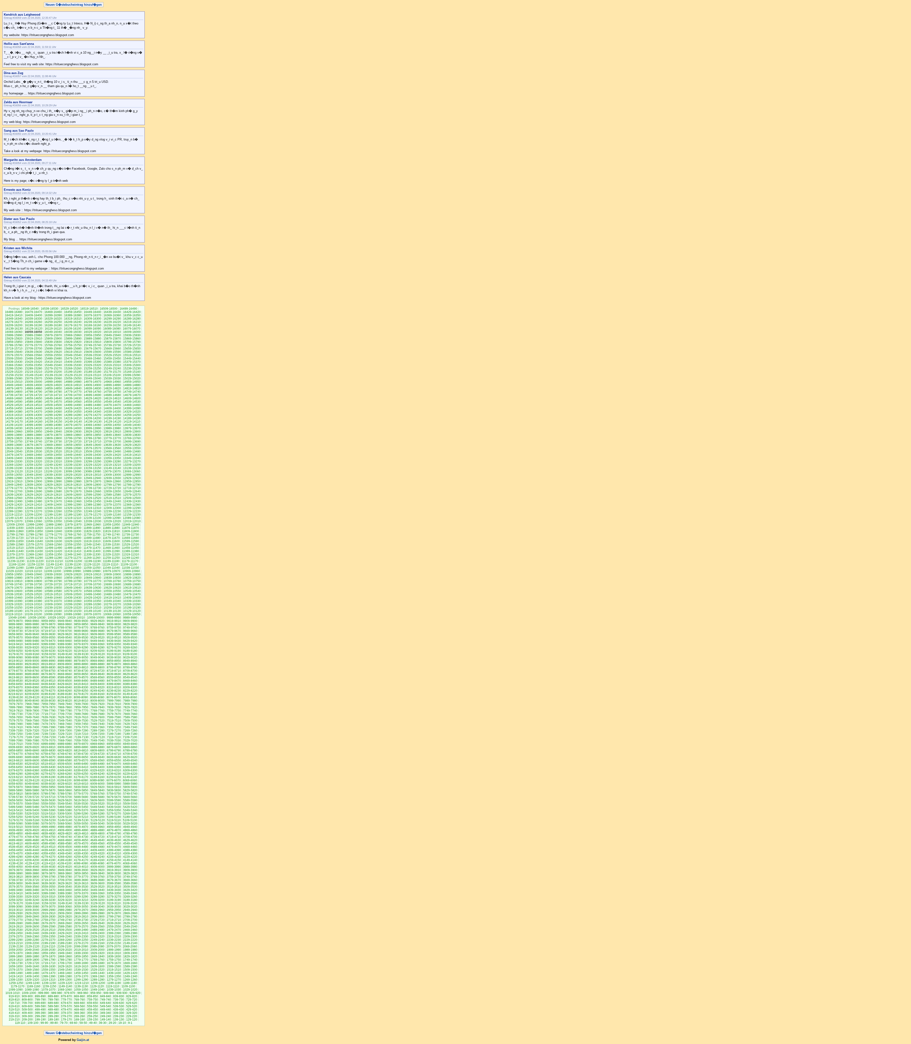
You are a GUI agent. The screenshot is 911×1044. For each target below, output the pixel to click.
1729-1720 (32, 963)
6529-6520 (32, 763)
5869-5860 (65, 790)
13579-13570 (92, 448)
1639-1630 (48, 966)
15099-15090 (131, 375)
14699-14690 (92, 395)
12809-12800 (92, 484)
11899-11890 (92, 528)
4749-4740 (65, 837)
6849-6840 (32, 750)
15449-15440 (132, 358)
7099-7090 (16, 740)
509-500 (27, 1009)
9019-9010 (16, 660)
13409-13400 (14, 458)
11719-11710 (34, 538)
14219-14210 (73, 418)
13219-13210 (112, 464)
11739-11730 (130, 534)
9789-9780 (65, 627)
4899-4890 (81, 830)
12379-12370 (112, 504)
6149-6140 (130, 777)
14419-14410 (92, 408)
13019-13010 (92, 474)
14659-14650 (33, 398)
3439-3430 (114, 890)
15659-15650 (132, 348)
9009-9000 (32, 660)
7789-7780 (65, 710)
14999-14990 (53, 381)
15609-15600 (92, 352)
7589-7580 (130, 717)
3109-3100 (130, 903)
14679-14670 (132, 395)
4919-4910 (48, 830)
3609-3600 (97, 883)
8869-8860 (130, 664)
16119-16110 (53, 328)
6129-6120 (32, 780)
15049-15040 (92, 378)
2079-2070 (114, 946)
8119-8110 (48, 697)
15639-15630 (33, 352)
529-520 (131, 1006)
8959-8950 (114, 660)
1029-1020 (130, 989)
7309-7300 (65, 730)
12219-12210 (14, 514)
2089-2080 (97, 946)
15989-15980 (33, 335)
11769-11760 (72, 534)
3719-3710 (48, 880)
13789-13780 (92, 438)
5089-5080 (32, 823)
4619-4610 (16, 843)
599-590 (40, 1006)
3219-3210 (81, 900)
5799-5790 (48, 793)
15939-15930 (132, 335)
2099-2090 (81, 946)
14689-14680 (112, 395)
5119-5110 (114, 820)
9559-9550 (48, 637)
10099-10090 (53, 614)
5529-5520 (97, 803)
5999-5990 (114, 783)
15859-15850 (14, 342)
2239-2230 (114, 939)
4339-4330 (81, 853)
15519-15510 (132, 355)
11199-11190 (92, 561)
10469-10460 (14, 597)
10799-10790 (53, 581)
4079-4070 (114, 863)
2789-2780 (130, 916)
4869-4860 (130, 830)
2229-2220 (130, 939)
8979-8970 (81, 660)
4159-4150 (114, 860)
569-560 (79, 1006)
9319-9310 (48, 647)
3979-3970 (16, 870)
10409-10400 (132, 597)
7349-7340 (130, 727)
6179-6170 (81, 777)
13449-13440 (73, 455)
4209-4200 (32, 860)
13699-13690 (132, 441)
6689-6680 (32, 757)
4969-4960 (97, 827)
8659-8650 (81, 674)
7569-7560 (32, 720)
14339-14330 (112, 411)
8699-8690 (16, 674)
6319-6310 (114, 770)
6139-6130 (16, 780)
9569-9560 (32, 637)
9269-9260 (130, 647)
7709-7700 (65, 714)
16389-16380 (73, 315)
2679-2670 (48, 923)
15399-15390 (92, 362)
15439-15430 (14, 362)
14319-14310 (14, 415)
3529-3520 (97, 886)
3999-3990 (114, 866)
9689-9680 (97, 631)
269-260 (79, 1016)
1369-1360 (97, 976)
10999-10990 (72, 571)
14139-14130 (93, 421)
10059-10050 (131, 614)
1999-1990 (114, 949)
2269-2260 (65, 939)
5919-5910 (114, 787)
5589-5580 (130, 800)
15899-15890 (73, 338)
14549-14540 (112, 401)
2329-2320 (97, 936)
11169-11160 (17, 564)
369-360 (79, 1013)
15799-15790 (132, 342)
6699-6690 (16, 757)
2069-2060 (130, 946)
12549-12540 (53, 498)
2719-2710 (114, 920)
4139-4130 (16, 863)
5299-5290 (81, 813)
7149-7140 (65, 737)
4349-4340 (65, 853)
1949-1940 (65, 953)
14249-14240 (14, 418)
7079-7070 (48, 740)
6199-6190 (48, 777)
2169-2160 (97, 943)
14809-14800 (14, 391)
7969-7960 (32, 704)
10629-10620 (112, 587)
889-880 (53, 996)
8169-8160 (97, 694)
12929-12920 (132, 478)
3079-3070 (48, 906)
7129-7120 (98, 737)
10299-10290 (73, 604)
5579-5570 (16, 803)
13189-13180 (33, 468)
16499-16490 (128, 308)
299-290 (40, 1016)
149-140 (105, 1019)
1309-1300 (65, 979)
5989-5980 (130, 783)
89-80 (54, 1023)
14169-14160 (33, 421)
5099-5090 (16, 823)
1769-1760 (97, 959)
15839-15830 (53, 342)
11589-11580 (15, 544)
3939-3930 (81, 870)
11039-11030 (130, 567)
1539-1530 (81, 969)
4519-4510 (48, 846)
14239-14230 (33, 418)
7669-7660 (130, 714)
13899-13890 (14, 435)
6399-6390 (114, 767)
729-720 (131, 999)
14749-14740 (132, 391)
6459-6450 (16, 767)
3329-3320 (32, 896)
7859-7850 (81, 707)
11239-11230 (15, 561)
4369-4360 (32, 853)
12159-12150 (132, 514)
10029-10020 (56, 617)
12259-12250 (73, 511)
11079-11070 (53, 567)
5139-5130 (81, 820)
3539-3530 (81, 886)
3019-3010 (16, 910)
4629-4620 (130, 840)
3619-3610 (81, 883)
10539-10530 (14, 594)
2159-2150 (114, 943)
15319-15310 (112, 365)
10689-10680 (132, 584)
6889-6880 (97, 747)
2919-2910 (48, 913)
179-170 (66, 1019)
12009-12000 (15, 524)
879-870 (66, 996)
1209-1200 (98, 983)
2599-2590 (48, 926)
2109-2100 (64, 946)
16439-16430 (112, 312)
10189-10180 (14, 611)
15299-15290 (14, 368)
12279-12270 (33, 511)
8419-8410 (81, 684)
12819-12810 (73, 484)
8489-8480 (97, 680)
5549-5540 (65, 803)
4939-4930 (16, 830)
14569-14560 (73, 401)
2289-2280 (32, 939)
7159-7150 (49, 737)
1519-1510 (114, 969)
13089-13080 (92, 471)
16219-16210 (132, 322)
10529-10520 (33, 594)
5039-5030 (114, 823)
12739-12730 (92, 488)
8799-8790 (114, 667)
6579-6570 (81, 760)
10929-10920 (73, 574)
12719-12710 (132, 488)
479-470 (66, 1009)
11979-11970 (73, 524)
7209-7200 (97, 734)
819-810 (14, 999)
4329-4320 (97, 853)
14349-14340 (92, 411)
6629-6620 (130, 757)
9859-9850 (81, 624)
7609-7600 (97, 717)
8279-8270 (48, 690)
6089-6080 (97, 780)
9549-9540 (65, 637)
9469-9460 (65, 641)
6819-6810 (81, 750)
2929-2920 (32, 913)
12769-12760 (33, 488)
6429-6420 (65, 767)
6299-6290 (16, 773)
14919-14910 (73, 385)
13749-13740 (33, 441)
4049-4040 (32, 866)
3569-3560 (32, 886)
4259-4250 (81, 856)
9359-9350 (114, 644)
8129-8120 (32, 697)
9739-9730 (16, 631)
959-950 (95, 993)
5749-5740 (130, 793)
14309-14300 (33, 415)
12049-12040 (73, 521)
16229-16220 (112, 322)
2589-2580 (65, 926)
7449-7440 (97, 724)
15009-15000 (33, 381)
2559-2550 (114, 926)
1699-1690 (81, 963)
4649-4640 (97, 840)
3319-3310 (48, 896)
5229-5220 (65, 817)
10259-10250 (14, 607)
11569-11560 (53, 544)
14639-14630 (73, 398)
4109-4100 (64, 863)
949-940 (108, 993)
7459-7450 (81, 724)
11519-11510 (15, 548)
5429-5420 (130, 807)
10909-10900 (112, 574)
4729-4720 (97, 837)
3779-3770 (81, 876)
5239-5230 (48, 817)
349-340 (105, 1013)
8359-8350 (48, 687)
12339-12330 (53, 508)
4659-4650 (81, 840)
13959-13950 (33, 431)
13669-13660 (53, 445)
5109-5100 (130, 820)
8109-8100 (64, 697)
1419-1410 (16, 976)
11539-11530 (111, 544)
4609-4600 (32, 843)
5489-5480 (32, 807)
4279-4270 (48, 856)
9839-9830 (114, 624)
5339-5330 (16, 813)
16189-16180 (53, 325)
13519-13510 (73, 451)
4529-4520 (32, 846)
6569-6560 (97, 760)
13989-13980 (112, 428)
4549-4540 (130, 843)
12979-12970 (33, 478)
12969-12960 (53, 478)
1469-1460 (65, 973)
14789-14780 (53, 391)
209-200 (27, 1019)
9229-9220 (65, 650)
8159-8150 (114, 694)
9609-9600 (97, 634)
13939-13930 (73, 431)
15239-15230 (132, 368)
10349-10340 (112, 601)
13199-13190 (14, 468)
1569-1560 (32, 969)
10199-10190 (132, 607)
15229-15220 (14, 371)
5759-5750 (114, 793)
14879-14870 (14, 388)
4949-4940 (130, 827)
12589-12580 (112, 494)
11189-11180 (111, 561)
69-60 (73, 1023)
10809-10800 (33, 581)
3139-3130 (81, 903)
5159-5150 (49, 820)
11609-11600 (111, 541)
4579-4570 (81, 843)
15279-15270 (53, 368)
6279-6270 (48, 773)
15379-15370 (132, 362)
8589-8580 (65, 677)
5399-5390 (48, 810)
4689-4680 (32, 840)
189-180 (53, 1019)
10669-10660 (33, 587)
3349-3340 (130, 893)
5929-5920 (97, 787)
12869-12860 (112, 481)
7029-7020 (130, 740)
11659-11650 (15, 541)
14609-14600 (132, 398)
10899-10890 (132, 574)
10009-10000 (96, 617)
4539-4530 (16, 846)
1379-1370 (81, 976)
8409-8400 (97, 684)
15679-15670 (92, 348)
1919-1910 (114, 953)
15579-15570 (14, 355)
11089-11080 (34, 567)
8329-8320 (97, 687)
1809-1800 (32, 959)
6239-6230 (114, 773)
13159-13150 (92, 468)
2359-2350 (48, 936)
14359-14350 (73, 411)
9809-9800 (32, 627)
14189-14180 (132, 418)
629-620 (131, 1003)
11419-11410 (72, 551)
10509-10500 (73, 594)
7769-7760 (97, 710)
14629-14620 (92, 398)
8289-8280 (32, 690)
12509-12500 (132, 498)
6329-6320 (97, 770)
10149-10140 (92, 611)
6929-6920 (32, 747)
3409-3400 (32, 893)
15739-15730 (112, 345)
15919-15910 (33, 338)
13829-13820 (14, 438)
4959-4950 (114, 827)
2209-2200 (32, 943)
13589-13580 (73, 448)
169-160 (79, 1019)
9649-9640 (32, 634)
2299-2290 (16, 939)
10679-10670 (14, 587)
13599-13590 (53, 448)
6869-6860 (130, 747)
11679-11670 (111, 538)
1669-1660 (130, 963)
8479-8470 (114, 680)
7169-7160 (32, 737)
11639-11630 (53, 541)
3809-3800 (32, 876)
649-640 (105, 1003)
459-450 (92, 1009)
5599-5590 (114, 800)
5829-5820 (130, 790)
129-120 (131, 1019)
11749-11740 (111, 534)
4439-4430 (48, 850)
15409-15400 (73, 362)
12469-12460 (73, 501)
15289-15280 (33, 368)
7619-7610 (81, 717)
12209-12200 (33, 514)
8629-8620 (130, 674)
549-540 (105, 1006)
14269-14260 (112, 415)
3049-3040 (97, 906)
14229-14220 (53, 418)
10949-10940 (33, 574)
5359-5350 (114, 810)
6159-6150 (114, 777)
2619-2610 (16, 926)
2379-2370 (16, 936)
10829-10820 (132, 577)
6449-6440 (32, 767)
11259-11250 (111, 557)
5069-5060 (65, 823)
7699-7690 (81, 714)
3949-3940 (65, 870)
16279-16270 (14, 322)
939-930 (121, 993)
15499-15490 (33, 358)
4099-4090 (81, 863)
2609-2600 (32, 926)
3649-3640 (32, 883)
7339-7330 (16, 730)
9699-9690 (81, 631)
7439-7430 (114, 724)
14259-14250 (132, 415)
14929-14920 (53, 385)
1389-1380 (65, 976)
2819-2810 (81, 916)
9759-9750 (114, 627)
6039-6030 (48, 783)
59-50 (83, 1023)
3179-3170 (16, 903)
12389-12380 (92, 504)
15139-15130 (53, 375)
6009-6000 (97, 783)
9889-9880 (32, 624)
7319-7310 (48, 730)
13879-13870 (53, 435)
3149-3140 (65, 903)
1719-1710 (48, 963)
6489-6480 (97, 763)
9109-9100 (130, 654)
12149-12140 (14, 518)
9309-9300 (65, 647)
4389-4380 (130, 850)
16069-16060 (14, 332)
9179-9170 (16, 654)
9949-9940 (65, 621)
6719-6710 (114, 753)
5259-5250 (16, 817)
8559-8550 (114, 677)
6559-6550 (114, 760)
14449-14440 (33, 408)
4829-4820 (65, 833)
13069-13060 (131, 471)
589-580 (53, 1006)
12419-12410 (33, 504)
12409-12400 (53, 504)
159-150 (92, 1019)
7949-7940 (65, 704)
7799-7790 (48, 710)
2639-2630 (114, 923)
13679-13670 (33, 445)
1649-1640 (32, 966)
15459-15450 (112, 358)
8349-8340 (65, 687)
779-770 (66, 999)
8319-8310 (114, 687)
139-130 (118, 1019)
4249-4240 (97, 856)
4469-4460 (130, 846)
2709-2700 (130, 920)
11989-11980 (53, 524)
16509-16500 (108, 308)
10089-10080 (72, 614)
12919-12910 (14, 481)
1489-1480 (32, 973)
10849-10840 (92, 577)
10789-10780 (73, 581)
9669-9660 (130, 631)
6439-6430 (48, 767)
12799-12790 (112, 484)
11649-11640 (34, 541)
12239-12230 (112, 511)
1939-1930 (81, 953)
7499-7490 (16, 724)
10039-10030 (37, 617)
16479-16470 (33, 312)
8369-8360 (32, 687)
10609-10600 (14, 591)
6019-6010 (81, 783)
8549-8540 (130, 677)
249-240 (105, 1016)
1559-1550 (48, 969)
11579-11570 (34, 544)
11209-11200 (73, 561)
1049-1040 (97, 989)
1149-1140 (65, 986)
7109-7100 (130, 737)
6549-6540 (130, 760)
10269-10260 (132, 604)
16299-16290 (112, 318)
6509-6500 (65, 763)
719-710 (14, 1003)
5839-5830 (114, 790)
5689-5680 (97, 797)
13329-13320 (33, 461)
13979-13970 (132, 428)
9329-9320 (32, 647)
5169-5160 (32, 820)
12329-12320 (73, 508)
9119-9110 (114, 654)
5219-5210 (81, 817)
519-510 (14, 1009)
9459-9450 (81, 641)
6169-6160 (97, 777)
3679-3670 (114, 880)
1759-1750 (114, 959)
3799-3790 (48, 876)
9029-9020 (130, 657)
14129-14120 (112, 421)
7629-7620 (65, 717)
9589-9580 (130, 634)
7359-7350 (114, 727)
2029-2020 (65, 949)
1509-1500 (130, 969)
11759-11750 (92, 534)
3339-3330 (16, 896)
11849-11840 (53, 531)
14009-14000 (73, 428)
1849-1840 (97, 956)
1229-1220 (65, 983)
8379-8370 (16, 687)
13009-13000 (112, 474)
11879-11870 (130, 528)
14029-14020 (33, 428)
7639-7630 (48, 717)
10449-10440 (53, 597)
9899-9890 (16, 624)
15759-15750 (73, 345)
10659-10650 (53, 587)
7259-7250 (16, 734)
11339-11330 (92, 554)
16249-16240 (73, 322)
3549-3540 (65, 886)
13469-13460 (33, 455)
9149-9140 (65, 654)
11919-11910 (53, 528)
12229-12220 (132, 511)
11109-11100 (129, 564)
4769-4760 (32, 837)
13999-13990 (92, 428)
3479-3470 (48, 890)
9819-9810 (16, 627)
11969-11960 (92, 524)
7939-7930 (81, 704)
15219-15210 (33, 371)
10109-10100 (33, 614)
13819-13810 (33, 438)
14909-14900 (92, 385)
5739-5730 (16, 797)
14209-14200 (92, 418)
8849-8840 (32, 667)
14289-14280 (73, 415)
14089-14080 (53, 425)
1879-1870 (48, 956)
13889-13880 (33, 435)
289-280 (53, 1016)
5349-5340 (130, 810)
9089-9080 (32, 657)
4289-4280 (32, 856)
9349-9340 (130, 644)
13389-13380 (53, 458)
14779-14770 (73, 391)
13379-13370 (73, 458)
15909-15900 (53, 338)
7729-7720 (32, 714)
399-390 (40, 1013)
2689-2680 (32, 923)
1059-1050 (81, 989)
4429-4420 (65, 850)
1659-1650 (16, 966)
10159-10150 (73, 611)
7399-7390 (48, 727)
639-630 (118, 1003)
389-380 (53, 1013)
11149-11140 (54, 564)
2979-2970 (81, 910)
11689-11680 (92, 538)
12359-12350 (14, 508)
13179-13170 (53, 468)
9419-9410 (16, 644)
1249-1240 (32, 983)
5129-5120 (98, 820)
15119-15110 (92, 375)
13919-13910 (112, 431)
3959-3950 (48, 870)
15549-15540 (73, 355)
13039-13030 (53, 474)
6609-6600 (32, 760)
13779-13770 (112, 438)
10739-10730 (33, 584)
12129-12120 (53, 518)
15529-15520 (112, 355)
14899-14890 (112, 385)
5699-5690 (81, 797)
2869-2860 (130, 913)
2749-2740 (65, 920)
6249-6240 (97, 773)
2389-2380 (130, 933)
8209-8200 (32, 694)
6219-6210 (16, 777)
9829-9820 (130, 624)
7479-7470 (48, 724)
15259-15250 (92, 368)
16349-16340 (14, 318)
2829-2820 (65, 916)
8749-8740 (65, 670)
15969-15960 (73, 335)
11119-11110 (110, 564)
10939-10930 (53, 574)
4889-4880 (97, 830)
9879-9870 (48, 624)
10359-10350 (92, 601)
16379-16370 (92, 315)
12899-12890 (53, 481)
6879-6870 (114, 747)
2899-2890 (81, 913)
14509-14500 (53, 405)
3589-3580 (130, 883)
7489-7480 (32, 724)
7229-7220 (65, 734)
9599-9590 (114, 634)
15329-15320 (92, 365)
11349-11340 (72, 554)
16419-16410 (14, 315)
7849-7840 (97, 707)
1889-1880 (32, 956)
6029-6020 (65, 783)
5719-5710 (48, 797)
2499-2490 (81, 930)
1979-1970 (16, 953)
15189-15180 (92, 371)
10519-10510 (53, 594)
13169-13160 (73, 468)
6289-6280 (32, 773)
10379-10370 (53, 601)
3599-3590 (114, 883)
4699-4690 (16, 840)
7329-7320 (32, 730)
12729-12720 (112, 488)
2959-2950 (114, 910)
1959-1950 (48, 953)
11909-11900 (72, 528)
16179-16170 (73, 325)
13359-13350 (112, 458)
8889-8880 (97, 664)
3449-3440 (97, 890)
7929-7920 (97, 704)
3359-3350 (114, 893)
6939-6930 (16, 747)
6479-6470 (114, 763)
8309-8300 (130, 687)
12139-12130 (33, 518)
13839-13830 (132, 435)
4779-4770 (16, 837)
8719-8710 (114, 670)
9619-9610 (81, 634)
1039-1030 (114, 989)
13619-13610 (14, 448)
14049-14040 (132, 425)
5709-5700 (65, 797)
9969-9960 (32, 621)
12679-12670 (73, 491)
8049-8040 (32, 700)
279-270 (66, 1016)
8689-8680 (32, 674)
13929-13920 (92, 431)
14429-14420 (73, 408)
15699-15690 (53, 348)
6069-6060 (130, 780)
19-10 (122, 1023)
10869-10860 (53, 577)
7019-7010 (16, 744)
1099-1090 (16, 989)
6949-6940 (130, 744)
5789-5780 (65, 793)
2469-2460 (130, 930)
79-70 (64, 1023)
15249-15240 (112, 368)
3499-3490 (16, 890)
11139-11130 (73, 564)
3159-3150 (49, 903)
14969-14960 (112, 381)
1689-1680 (97, 963)
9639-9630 (48, 634)
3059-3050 (81, 906)
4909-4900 (65, 830)
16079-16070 (131, 328)
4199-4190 (48, 860)
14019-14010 (53, 428)
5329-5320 (32, 813)
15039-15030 (112, 378)
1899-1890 (16, 956)
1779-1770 (81, 959)
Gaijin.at (83, 1040)
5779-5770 (81, 793)
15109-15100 (112, 375)
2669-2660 (65, 923)
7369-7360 (97, 727)
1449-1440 (97, 973)
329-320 (131, 1013)
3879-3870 (48, 873)
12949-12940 (92, 478)
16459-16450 (73, 312)
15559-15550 (53, 355)
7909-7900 (130, 704)
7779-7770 (81, 710)
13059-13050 (14, 474)
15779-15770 (33, 345)
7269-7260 (130, 730)
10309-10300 (53, 604)
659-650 (92, 1003)
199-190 (40, 1019)
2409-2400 (97, 933)
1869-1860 (65, 956)
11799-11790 (15, 534)
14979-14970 (92, 381)
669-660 (79, 1003)
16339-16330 (33, 318)
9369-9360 (97, 644)
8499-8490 (81, 680)
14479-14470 (112, 405)
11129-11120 (92, 564)
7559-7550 (48, 720)
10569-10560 (92, 591)
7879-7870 (48, 707)
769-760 (79, 999)
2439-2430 (48, 933)
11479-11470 (92, 548)
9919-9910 (114, 621)
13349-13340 (132, 458)
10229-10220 (73, 607)
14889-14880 (132, 385)
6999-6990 (48, 744)
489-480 (53, 1009)
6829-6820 (65, 750)
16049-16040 (53, 332)
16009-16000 (132, 332)
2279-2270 (48, 939)
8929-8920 (32, 664)
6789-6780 (130, 750)
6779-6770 (16, 753)
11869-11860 (15, 531)
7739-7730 (16, 714)
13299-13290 (92, 461)
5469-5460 (65, 807)
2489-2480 (97, 930)
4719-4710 (114, 837)
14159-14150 (53, 421)
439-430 (118, 1009)
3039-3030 (114, 906)
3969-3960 (32, 870)
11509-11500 (34, 548)
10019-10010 (76, 617)
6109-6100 (64, 780)
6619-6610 (16, 760)
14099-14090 (33, 425)
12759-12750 (53, 488)
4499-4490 (81, 846)
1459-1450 (81, 973)
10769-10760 (112, 581)
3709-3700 (65, 880)
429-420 (131, 1009)
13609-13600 (33, 448)
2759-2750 (48, 920)
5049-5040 (97, 823)
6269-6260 (65, 773)
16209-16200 (14, 325)
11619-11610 (92, 541)
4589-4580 (65, 843)
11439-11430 (34, 551)
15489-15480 (53, 358)
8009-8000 (97, 700)
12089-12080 (131, 518)
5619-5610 (81, 800)
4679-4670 (48, 840)
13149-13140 (112, 468)
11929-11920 (34, 528)
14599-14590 (14, 401)
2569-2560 (97, 926)
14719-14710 (53, 395)
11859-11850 (34, 531)
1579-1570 (16, 969)
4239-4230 (114, 856)
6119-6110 (48, 780)
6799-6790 (114, 750)
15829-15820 (73, 342)
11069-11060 (72, 567)
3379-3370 (81, 893)
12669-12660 (92, 491)
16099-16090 (92, 328)
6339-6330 (81, 770)
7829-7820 (130, 707)
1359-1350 (114, 976)
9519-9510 (114, 637)
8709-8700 (130, 670)
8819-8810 (81, 667)
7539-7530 (81, 720)
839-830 (118, 996)
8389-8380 (130, 684)
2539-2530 (16, 930)
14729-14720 (33, 395)
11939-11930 (15, 528)
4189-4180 (65, 860)
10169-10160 (53, 611)
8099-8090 (81, 697)
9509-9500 (130, 637)
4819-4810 (81, 833)
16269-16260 (33, 322)
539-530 (118, 1006)
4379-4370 (16, 853)
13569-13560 (112, 448)
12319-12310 (92, 508)
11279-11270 (72, 557)
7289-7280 (97, 730)
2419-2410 (81, 933)
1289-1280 (97, 979)
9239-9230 (48, 650)
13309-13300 (73, 461)
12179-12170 (92, 514)
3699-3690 (81, 880)
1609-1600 (97, 966)
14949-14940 (14, 385)
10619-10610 (132, 587)
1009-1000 (29, 993)
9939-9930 (81, 621)
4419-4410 (81, 850)
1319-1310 (48, 979)
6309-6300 (130, 770)
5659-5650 (16, 800)
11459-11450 (130, 548)
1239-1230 (49, 983)
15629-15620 (53, 352)
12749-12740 (73, 488)
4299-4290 (16, 856)
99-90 (44, 1023)
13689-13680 (14, 445)
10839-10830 (112, 577)
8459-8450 (16, 684)
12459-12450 (92, 501)
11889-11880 (111, 528)
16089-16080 (112, 328)
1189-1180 (130, 983)
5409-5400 (32, 810)
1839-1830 (114, 956)
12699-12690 (33, 491)
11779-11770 (53, 534)
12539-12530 (73, 498)
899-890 (40, 996)
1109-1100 (128, 986)
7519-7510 (114, 720)
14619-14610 (112, 398)
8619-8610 (16, 677)
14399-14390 (132, 408)
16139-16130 (14, 328)
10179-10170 (33, 611)
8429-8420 (65, 684)
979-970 (69, 993)
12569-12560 (14, 498)
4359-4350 (48, 853)
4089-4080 (97, 863)
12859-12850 (132, 481)
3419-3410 (16, 893)
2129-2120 (32, 946)
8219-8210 (16, 694)
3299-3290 (81, 896)
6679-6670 (48, 757)
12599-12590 (92, 494)
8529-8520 (32, 680)
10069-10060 (112, 614)
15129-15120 (73, 375)
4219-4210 (16, 860)
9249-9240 (32, 650)
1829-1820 (130, 956)
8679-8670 (48, 674)
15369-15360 (14, 365)
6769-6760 (32, 753)
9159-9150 (49, 654)
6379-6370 (16, 770)
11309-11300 (15, 557)
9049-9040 (97, 657)
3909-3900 (130, 870)
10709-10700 (92, 584)
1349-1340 (130, 976)
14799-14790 (33, 391)
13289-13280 (112, 461)
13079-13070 (112, 471)
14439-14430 (53, 408)
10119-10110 (13, 614)
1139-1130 (81, 986)
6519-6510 (48, 763)
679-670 (66, 1003)
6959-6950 (114, 744)
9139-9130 (81, 654)
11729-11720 (15, 538)
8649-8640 (97, 674)
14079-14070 (73, 425)
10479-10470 (132, 594)
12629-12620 (33, 494)
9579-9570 (16, 637)
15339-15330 (73, 365)
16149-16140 (132, 325)
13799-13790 (73, 438)
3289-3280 (97, 896)
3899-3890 (16, 873)
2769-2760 (32, 920)
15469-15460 (92, 358)
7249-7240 (32, 734)
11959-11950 (111, 524)
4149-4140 (130, 860)
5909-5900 (130, 787)
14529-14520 (14, 405)
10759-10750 (132, 581)
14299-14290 (53, 415)
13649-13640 (92, 445)
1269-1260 (130, 979)
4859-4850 (16, 833)
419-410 (14, 1013)
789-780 (53, 999)
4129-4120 (32, 863)
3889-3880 (32, 873)
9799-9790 (48, 627)
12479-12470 (53, 501)
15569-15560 (33, 355)
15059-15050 (73, 378)
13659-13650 (73, 445)
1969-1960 (32, 953)
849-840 (105, 996)
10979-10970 (111, 571)
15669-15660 (112, 348)
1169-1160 (33, 986)
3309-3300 (65, 896)
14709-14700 (73, 395)
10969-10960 (131, 571)
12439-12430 (132, 501)
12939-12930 (112, 478)
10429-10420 (92, 597)
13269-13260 (14, 464)
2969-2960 (97, 910)
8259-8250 (81, 690)
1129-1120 (97, 986)
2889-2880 (97, 913)
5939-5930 (81, 787)
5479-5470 (48, 807)
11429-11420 (53, 551)
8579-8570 (81, 677)
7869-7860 (65, 707)
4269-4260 (65, 856)
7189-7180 (130, 734)
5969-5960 (32, 787)
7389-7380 (65, 727)
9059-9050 (81, 657)
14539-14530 (132, 401)
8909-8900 (65, 664)
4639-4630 (114, 840)
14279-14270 (92, 415)
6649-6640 (97, 757)
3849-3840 (97, 873)
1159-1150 (49, 986)
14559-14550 (92, 401)
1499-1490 (16, 973)
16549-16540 (30, 308)
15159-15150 (14, 375)
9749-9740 (130, 627)
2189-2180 (65, 943)
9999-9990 (114, 617)
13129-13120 (14, 471)
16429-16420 (132, 312)
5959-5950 (48, 787)
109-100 (33, 1023)
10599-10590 (33, 591)
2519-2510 (48, 930)
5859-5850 (81, 790)
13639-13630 (112, 445)
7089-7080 (32, 740)
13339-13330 (14, 461)
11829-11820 (92, 531)
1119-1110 (112, 986)
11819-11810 (111, 531)
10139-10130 (112, 611)
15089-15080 (14, 378)
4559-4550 (114, 843)
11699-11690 (72, 538)
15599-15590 (112, 352)
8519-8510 (48, 680)
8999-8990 (48, 660)
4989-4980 (65, 827)
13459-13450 (53, 455)
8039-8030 (48, 700)
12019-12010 (132, 521)
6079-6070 (114, 780)
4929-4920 (32, 830)
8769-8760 (32, 670)
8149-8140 (130, 694)
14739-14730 (14, 395)
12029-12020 (112, 521)
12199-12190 (53, 514)
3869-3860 (65, 873)
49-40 (93, 1023)
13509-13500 (92, 451)
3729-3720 (32, 880)
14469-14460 (132, 405)
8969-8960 (97, 660)
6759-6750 (48, 753)
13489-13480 (132, 451)
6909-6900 (65, 747)
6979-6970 (81, 744)
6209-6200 (32, 777)
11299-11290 (34, 557)
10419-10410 (112, 597)
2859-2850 (16, 916)
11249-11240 (130, 557)
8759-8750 (48, 670)
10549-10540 (132, 591)
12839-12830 (33, 484)
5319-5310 (48, 813)
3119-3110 (114, 903)
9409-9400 (32, 644)
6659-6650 (81, 757)
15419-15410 (53, 362)
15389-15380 (112, 362)
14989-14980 (73, 381)
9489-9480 (32, 641)
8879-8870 (114, 664)
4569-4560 (97, 843)
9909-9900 (130, 621)
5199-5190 (114, 817)
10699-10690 (112, 584)
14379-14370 (33, 411)
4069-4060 (130, 863)
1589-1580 (130, 966)
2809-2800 (97, 916)
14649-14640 (53, 398)
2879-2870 (114, 913)
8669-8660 (65, 674)
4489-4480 (97, 846)
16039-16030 (73, 332)
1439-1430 (114, 973)
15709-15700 (33, 348)
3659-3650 (16, 883)
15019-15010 (14, 381)
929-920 (135, 993)
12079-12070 (14, 521)
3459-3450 (81, 890)
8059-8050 (16, 700)
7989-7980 (130, 700)
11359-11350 (53, 554)
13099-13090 (72, 471)
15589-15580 (132, 352)
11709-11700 (53, 538)
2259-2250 (81, 939)
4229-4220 (130, 856)
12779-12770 (14, 488)
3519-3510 (114, 886)
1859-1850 (81, 956)
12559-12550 (33, 498)
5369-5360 (97, 810)
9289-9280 (97, 647)
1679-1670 (114, 963)
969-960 (82, 993)
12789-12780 (132, 484)
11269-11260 (92, 557)
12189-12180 (73, 514)
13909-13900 (132, 431)
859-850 (92, 996)
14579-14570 (53, 401)
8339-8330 (81, 687)
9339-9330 (16, 647)
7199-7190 (114, 734)
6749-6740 (65, 753)
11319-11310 (130, 554)
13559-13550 (132, 448)
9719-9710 (48, 631)
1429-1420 (130, 973)
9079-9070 (48, 657)
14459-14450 (14, 408)
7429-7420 (130, 724)
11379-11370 (15, 554)
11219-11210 (54, 561)
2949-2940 (130, 910)
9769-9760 (97, 627)
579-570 (66, 1006)
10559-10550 (112, 591)
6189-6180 (65, 777)
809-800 (27, 999)
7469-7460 (65, 724)
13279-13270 (132, 461)
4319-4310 (114, 853)
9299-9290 (81, 647)
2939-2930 (16, 913)
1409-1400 (32, 976)
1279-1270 (114, 979)
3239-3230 (48, 900)
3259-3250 (16, 900)
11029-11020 (14, 571)
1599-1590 (114, 966)
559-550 (92, 1006)
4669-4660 (65, 840)
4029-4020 (65, 866)
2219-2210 (16, 943)
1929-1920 (97, 953)
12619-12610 (53, 494)
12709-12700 (14, 491)
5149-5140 (65, 820)
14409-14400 (112, 408)
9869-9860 (65, 624)
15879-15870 (112, 338)
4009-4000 (97, 866)
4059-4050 (16, 866)
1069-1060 (65, 989)
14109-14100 (14, 425)
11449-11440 (15, 551)
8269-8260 (65, 690)
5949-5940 (65, 787)
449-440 (105, 1009)
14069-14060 (92, 425)
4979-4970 (81, 827)
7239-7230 (48, 734)
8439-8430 (48, 684)
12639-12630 (14, 494)
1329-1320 (32, 979)
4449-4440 (32, 850)
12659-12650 (112, 491)
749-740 (105, 999)
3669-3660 (130, 880)
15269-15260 (73, 368)
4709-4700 (130, 837)
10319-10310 (33, 604)
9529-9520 (97, 637)
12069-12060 (33, 521)
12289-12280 (14, 511)
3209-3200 (97, 900)
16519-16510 (89, 308)
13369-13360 (92, 458)
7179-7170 (16, 737)
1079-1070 (48, 989)
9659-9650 (16, 634)
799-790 (40, 999)
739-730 (118, 999)
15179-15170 (112, 371)
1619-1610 (81, 966)
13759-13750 (14, 441)
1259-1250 (16, 983)
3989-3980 (130, 866)
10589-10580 (53, 591)
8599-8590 (48, 677)
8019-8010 (81, 700)
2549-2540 (130, 926)
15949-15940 (112, 335)
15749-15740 (92, 345)
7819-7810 (16, 710)
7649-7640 (32, 717)
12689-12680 (53, 491)
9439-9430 (114, 641)
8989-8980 (65, 660)
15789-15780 (14, 345)
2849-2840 (32, 916)
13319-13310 (53, 461)
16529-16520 (69, 308)
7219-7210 (81, 734)
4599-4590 (48, 843)
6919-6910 (48, 747)
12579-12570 (132, 494)
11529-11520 (130, 544)
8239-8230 (114, 690)
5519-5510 (114, 803)
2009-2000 (97, 949)
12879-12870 (92, 481)
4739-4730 (81, 837)
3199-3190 (114, 900)
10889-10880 (14, 577)
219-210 (14, 1019)
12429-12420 (14, 504)
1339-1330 (16, 979)
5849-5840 (97, 790)
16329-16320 (53, 318)
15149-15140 (33, 375)
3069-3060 (65, 906)
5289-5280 (97, 813)
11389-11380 (130, 551)
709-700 (27, 1003)
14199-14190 (112, 418)
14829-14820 (112, 388)
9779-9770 (81, 627)
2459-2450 (16, 933)
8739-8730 (81, 670)
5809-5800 (32, 793)
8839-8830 (48, 667)
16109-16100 (72, 328)
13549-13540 (14, 451)
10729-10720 (53, 584)
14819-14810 (132, 388)
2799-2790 (114, 916)
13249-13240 (53, 464)
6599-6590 (48, 760)
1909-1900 (130, 953)
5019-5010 (16, 827)
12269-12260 (53, 511)
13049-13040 (33, 474)
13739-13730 (53, 441)
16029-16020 (92, 332)
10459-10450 (33, 597)
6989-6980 (65, 744)
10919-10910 (92, 574)
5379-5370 (81, 810)
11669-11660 (130, 538)
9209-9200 (97, 650)
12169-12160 (112, 514)
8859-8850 (16, 667)
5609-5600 (97, 800)
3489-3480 (32, 890)
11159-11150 (35, 564)
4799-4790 (114, 833)
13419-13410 (132, 455)
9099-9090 (16, 657)
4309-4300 (130, 853)
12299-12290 (132, 508)
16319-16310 (73, 318)
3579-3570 (16, 886)
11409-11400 (92, 551)
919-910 (14, 996)
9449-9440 (97, 641)
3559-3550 (48, 886)
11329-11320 (111, 554)
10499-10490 (92, 594)
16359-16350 (132, 315)
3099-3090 (16, 906)
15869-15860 (132, 338)
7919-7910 (114, 704)
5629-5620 (65, 800)
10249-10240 (33, 607)
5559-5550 (48, 803)
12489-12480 (33, 501)
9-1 (130, 1023)
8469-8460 (130, 680)
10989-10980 (92, 571)
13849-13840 (112, 435)
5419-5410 (16, 810)
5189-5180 (130, 817)
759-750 (92, 999)
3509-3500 (130, 886)
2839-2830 (48, 916)
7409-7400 (32, 727)
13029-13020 (73, 474)
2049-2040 (32, 949)
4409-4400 (97, 850)
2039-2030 (48, 949)
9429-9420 (130, 641)
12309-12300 (112, 508)
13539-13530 (33, 451)
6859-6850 (16, 750)
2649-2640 (97, 923)
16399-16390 (53, 315)
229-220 (131, 1016)
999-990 (43, 993)
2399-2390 (114, 933)
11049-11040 (111, 567)
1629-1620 (65, 966)
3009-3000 (32, 910)
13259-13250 (33, 464)
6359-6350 (48, 770)
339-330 (118, 1013)
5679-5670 (114, 797)
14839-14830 (92, 388)
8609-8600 (32, 677)
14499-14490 (73, 405)
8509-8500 (65, 680)
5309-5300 (65, 813)
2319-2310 (114, 936)
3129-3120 (98, 903)
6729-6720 (97, 753)
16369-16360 (112, 315)
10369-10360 (73, 601)
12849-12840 (14, 484)
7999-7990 (114, 700)
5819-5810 (16, 793)
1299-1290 (81, 979)
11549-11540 (92, 544)
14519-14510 (33, 405)
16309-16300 (92, 318)
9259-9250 (16, 650)
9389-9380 (65, 644)
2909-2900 (65, 913)
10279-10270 (112, 604)
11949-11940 (130, 524)
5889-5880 (32, 790)
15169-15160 (132, 371)
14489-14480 (92, 405)
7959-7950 (48, 704)
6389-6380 (130, 767)
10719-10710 (73, 584)
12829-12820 (53, 484)
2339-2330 (81, 936)
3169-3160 (32, 903)
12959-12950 (73, 478)
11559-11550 (72, 544)
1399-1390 (48, 976)
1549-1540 (65, 969)
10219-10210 (92, 607)
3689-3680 (97, 880)
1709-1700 (65, 963)
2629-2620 (130, 923)
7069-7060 (65, 740)
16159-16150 (112, 325)
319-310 (14, 1016)
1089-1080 (32, 989)
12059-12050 (53, 521)
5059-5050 (81, 823)
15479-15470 (73, 358)
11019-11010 (33, 571)
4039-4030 (48, 866)
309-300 (27, 1016)
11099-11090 (15, 567)
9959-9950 (48, 621)
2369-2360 (32, 936)
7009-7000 (32, 744)
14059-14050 (112, 425)
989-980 (56, 993)
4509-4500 (65, 846)
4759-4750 (48, 837)
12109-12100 (92, 518)
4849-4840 (32, 833)
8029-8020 (65, 700)
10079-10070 (92, 614)
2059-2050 (16, 949)
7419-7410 (16, 727)
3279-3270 (114, 896)
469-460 (79, 1009)
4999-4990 (48, 827)
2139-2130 (16, 946)
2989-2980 (65, 910)
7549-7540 (65, 720)
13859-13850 (92, 435)
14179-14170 (14, 421)
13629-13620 (132, 445)
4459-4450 (16, 850)
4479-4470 (114, 846)
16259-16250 (53, 322)
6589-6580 (65, 760)
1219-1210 (81, 983)
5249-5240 (32, 817)
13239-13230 (73, 464)
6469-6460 (130, 763)
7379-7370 (81, 727)
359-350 (92, 1013)
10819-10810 (14, 581)
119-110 (20, 1023)
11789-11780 (34, 534)
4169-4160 (97, 860)
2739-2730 (81, 920)
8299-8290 (16, 690)
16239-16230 (92, 322)
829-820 (131, 996)
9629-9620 (65, 634)
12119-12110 (72, 518)
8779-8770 (16, 670)
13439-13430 (92, 455)
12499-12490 (14, 501)
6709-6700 (130, 753)
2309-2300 (130, 936)
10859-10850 (73, 577)
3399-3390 (48, 893)
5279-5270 (114, 813)
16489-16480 (14, 312)
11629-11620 (72, 541)
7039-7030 (114, 740)
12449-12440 (112, 501)
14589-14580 (33, 401)
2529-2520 (32, 930)
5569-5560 (32, 803)
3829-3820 (130, 873)
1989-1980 (130, 949)
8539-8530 (16, 680)
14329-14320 (132, 411)
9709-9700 (65, 631)
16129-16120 (33, 328)
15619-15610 (73, 352)
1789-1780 (65, 959)
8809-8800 (97, 667)
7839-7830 (114, 707)
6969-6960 (97, 744)
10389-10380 (33, 601)
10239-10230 (53, 607)
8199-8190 (48, 694)
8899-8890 (81, 664)
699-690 (40, 1003)
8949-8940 (130, 660)
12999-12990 (132, 474)
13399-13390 (33, 458)
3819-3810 (16, 876)
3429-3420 (130, 890)
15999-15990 (14, 335)
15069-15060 (53, 378)
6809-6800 (97, 750)
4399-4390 (114, 850)
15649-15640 (14, 352)
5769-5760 (97, 793)
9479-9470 (48, 641)
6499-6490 (81, 763)
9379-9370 (81, 644)
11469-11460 (111, 548)
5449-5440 (97, 807)
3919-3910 (114, 870)
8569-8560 (97, 677)
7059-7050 (81, 740)
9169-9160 (32, 654)
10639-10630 (92, 587)
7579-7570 (16, 720)
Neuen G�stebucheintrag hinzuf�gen (74, 4)
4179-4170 (81, 860)
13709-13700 (112, 441)
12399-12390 (73, 504)
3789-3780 (65, 876)
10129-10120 (132, 611)
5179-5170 (16, 820)
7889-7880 (32, 707)
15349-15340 (53, 365)
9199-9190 (114, 650)
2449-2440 (32, 933)
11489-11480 (72, 548)
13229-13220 (92, 464)
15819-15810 (92, 342)
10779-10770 (92, 581)
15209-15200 (53, 371)
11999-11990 (34, 524)
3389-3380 (65, 893)
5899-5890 (16, 790)
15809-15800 (112, 342)
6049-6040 (32, 783)
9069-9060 (65, 657)
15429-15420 (33, 362)
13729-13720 (73, 441)
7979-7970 (16, 704)
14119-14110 (131, 421)
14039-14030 (14, 428)
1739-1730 (16, 963)
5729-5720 (32, 797)
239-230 (118, 1016)
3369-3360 (97, 893)
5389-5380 (65, 810)
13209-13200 (132, 464)
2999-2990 (48, 910)
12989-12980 (14, 478)
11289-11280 (53, 557)
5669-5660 (130, 797)
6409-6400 (97, 767)
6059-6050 (16, 783)
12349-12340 (33, 508)
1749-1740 (130, 959)
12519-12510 (112, 498)
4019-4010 (81, 866)
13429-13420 (112, 455)
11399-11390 (111, 551)
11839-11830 (72, 531)
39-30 (103, 1023)
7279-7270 (114, 730)
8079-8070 (114, 697)
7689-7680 (97, 714)
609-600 (27, 1006)
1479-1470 (48, 973)
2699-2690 (16, 923)
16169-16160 (92, 325)
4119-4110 (48, 863)
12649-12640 (132, 491)
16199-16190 (33, 325)
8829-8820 (65, 667)
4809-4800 (97, 833)
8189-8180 (65, 694)
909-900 (27, 996)
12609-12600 (73, 494)
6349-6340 (65, 770)
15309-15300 (132, 365)
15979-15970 (53, 335)
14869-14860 (33, 388)
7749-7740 (130, 710)
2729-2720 (97, 920)
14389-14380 (14, 411)
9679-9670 (114, 631)
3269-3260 (130, 896)
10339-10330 (132, 601)
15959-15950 (92, 335)
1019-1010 (12, 993)
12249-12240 (92, 511)
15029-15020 (132, 378)
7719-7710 (48, 714)
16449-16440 (92, 312)
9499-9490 (16, 641)
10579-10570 (73, 591)
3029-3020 (130, 906)
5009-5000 (32, 827)
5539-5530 (81, 803)
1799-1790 (48, 959)
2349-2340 (65, 936)
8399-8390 (114, 684)
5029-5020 (130, 823)
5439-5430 (114, 807)
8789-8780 (130, 667)
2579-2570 (81, 926)
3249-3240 (32, 900)
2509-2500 (65, 930)
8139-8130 (16, 697)
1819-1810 (16, 959)
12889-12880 (73, 481)
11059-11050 (92, 567)
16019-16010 (112, 332)
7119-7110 (114, 737)
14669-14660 (14, 398)
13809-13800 (53, 438)
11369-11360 (34, 554)
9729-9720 (32, 631)
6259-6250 (81, 773)
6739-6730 (81, 753)
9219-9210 (81, 650)
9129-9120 (98, 654)
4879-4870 (114, 830)
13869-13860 (73, 435)
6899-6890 (81, 747)
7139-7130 (81, 737)
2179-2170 (81, 943)
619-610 (14, 1006)
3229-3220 (65, 900)
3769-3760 (97, 876)
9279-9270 (114, 647)
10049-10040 (17, 617)
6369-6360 (32, 770)
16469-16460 (53, 312)
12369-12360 (132, 504)
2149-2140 (130, 943)
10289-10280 (92, 604)
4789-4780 (130, 833)
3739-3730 (16, 880)
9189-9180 (130, 650)
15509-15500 (14, 358)
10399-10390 (14, 601)
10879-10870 (33, 577)
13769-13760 (132, 438)
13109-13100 (53, 471)
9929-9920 (97, 621)
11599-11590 (130, 541)
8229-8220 (130, 690)
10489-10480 (112, 594)
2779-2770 (16, 920)
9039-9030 (114, 657)
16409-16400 (33, 315)
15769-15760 (53, 345)
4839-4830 (48, 833)
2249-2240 (97, 939)
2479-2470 (114, 930)
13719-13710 (92, 441)
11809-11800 (130, 531)
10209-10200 (112, 607)
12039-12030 (92, 521)
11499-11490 (53, 548)
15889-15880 (92, 338)
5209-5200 (97, 817)
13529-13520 (53, 451)
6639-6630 (114, 757)
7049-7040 (97, 740)
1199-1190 (114, 983)
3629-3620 (65, 883)
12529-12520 (92, 498)
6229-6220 (130, 773)
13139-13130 (132, 468)
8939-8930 (16, 664)
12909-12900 (33, 481)
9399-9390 (48, 644)
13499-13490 (112, 451)
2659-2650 (81, 923)
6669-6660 (65, 757)
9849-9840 (97, 624)
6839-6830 (48, 750)
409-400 (27, 1013)
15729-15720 (132, 345)
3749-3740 (130, 876)
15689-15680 (73, 348)
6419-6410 (81, 767)
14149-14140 (73, 421)
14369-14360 (53, 411)
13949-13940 (53, 431)
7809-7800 (32, 710)
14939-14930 (33, 385)
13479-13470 (14, 455)
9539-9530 (81, 637)
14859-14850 (53, 388)
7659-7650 (16, 717)
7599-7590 (114, 717)
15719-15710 (14, 348)
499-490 (40, 1009)
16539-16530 (49, 308)
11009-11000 (52, 571)
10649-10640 (73, 587)
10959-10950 (14, 574)
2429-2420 (65, 933)
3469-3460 (65, 890)
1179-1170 (17, 986)
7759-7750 (114, 710)
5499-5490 (16, 807)
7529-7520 (97, 720)
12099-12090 (112, 518)
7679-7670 (114, 714)
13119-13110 (33, 471)
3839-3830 (114, 873)
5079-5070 (48, 823)
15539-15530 (92, 355)
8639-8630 (114, 674)
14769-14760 (92, 391)
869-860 (79, 996)
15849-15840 (33, 342)
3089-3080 (32, 906)
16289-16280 (132, 318)
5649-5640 (32, 800)
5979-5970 (16, 787)
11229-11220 (35, 561)
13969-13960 (14, 431)
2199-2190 (48, 943)
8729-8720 (97, 670)
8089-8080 (97, 697)
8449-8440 (32, 684)
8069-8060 (130, 697)
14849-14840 (73, 388)
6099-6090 (81, 780)
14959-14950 (132, 381)
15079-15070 (33, 378)
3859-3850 (81, 873)
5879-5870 (48, 790)
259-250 (92, 1016)
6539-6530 (16, 763)
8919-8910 (48, 664)
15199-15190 (73, 371)
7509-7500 (130, 720)
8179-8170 (81, 694)
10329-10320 (14, 604)
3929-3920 (97, 870)
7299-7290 (81, 730)
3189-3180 (130, 900)
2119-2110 (48, 946)
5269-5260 (130, 813)
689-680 (53, 1003)
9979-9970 (16, 621)
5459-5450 (81, 807)
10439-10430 (73, 597)
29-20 (112, 1023)
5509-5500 (130, 803)
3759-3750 (114, 876)
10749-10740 (14, 584)
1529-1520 (97, 969)
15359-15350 (33, 365)
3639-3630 (48, 883)
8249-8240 (97, 690)
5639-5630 (48, 800)
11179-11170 (130, 561)
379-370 (66, 1013)
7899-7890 (16, 707)
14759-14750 (112, 391)
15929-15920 (14, 338)
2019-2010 (81, 949)
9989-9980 (130, 617)
